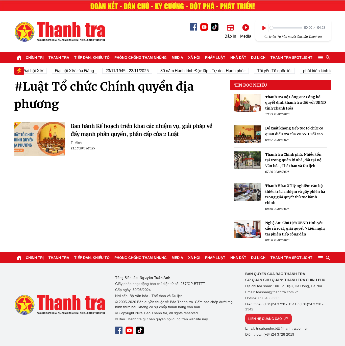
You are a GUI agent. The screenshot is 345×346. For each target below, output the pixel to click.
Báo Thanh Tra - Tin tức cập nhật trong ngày (59, 31)
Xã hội (194, 58)
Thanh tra (58, 58)
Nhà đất (238, 58)
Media (177, 58)
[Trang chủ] (19, 57)
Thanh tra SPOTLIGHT (291, 58)
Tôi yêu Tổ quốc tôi (271, 71)
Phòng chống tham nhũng (140, 58)
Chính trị (35, 58)
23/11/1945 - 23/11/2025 (124, 71)
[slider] (286, 27)
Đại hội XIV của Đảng (71, 71)
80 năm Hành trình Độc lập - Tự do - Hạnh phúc (200, 71)
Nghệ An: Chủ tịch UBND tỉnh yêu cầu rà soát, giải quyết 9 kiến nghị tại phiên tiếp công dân (295, 228)
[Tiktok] (214, 27)
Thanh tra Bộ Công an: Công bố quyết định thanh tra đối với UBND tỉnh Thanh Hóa (295, 103)
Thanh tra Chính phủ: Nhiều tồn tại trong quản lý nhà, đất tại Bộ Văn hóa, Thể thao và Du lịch (293, 160)
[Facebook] (193, 27)
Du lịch (258, 58)
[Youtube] (204, 27)
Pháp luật (215, 58)
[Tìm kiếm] (328, 57)
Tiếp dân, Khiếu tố (92, 58)
